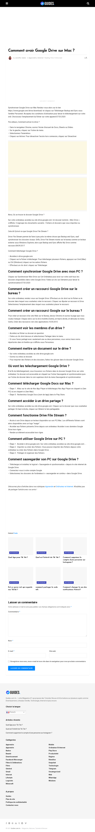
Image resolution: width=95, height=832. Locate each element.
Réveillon (52, 760)
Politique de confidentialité (16, 802)
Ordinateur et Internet (64, 486)
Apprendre (33, 58)
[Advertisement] (47, 26)
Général (40, 58)
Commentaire (14, 612)
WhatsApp (52, 778)
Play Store (53, 751)
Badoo (8, 751)
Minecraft (9, 784)
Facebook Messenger (14, 760)
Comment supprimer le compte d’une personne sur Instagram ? (74, 560)
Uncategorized (54, 772)
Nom (10, 641)
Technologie (53, 766)
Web (50, 775)
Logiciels (9, 781)
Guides (8, 796)
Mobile (51, 745)
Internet (9, 775)
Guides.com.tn (15, 828)
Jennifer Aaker (20, 58)
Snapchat (52, 763)
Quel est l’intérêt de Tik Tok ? (48, 557)
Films (8, 766)
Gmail (8, 772)
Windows (52, 781)
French (12, 712)
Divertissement (12, 757)
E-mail (11, 651)
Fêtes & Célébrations (14, 763)
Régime (52, 757)
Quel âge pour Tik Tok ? (18, 557)
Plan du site (10, 799)
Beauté (8, 754)
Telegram (52, 769)
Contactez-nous (12, 805)
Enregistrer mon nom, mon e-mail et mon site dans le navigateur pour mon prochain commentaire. (48, 661)
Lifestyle (9, 778)
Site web (52, 651)
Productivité (53, 754)
